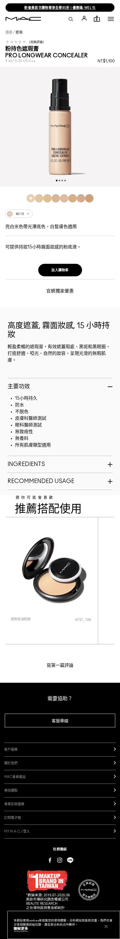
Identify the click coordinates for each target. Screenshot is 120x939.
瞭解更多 (21, 929)
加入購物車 (60, 270)
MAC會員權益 (15, 777)
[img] (52, 570)
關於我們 (11, 763)
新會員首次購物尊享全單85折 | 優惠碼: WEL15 (59, 7)
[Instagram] (59, 860)
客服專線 (60, 721)
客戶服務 (11, 749)
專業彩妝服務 (14, 804)
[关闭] (106, 926)
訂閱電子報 (12, 818)
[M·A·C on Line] (70, 860)
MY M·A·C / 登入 (17, 831)
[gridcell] (31, 198)
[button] (111, 19)
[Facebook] (49, 860)
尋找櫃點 (11, 790)
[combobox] (60, 213)
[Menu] (111, 19)
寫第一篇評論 (60, 665)
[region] (63, 925)
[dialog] (35, 619)
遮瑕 (19, 32)
